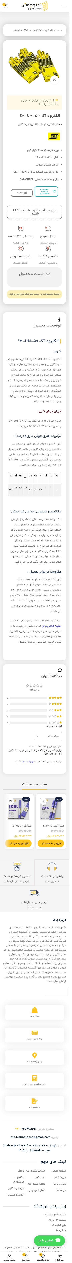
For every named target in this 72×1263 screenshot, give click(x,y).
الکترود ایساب (20, 30)
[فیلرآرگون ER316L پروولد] (18, 809)
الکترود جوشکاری (43, 30)
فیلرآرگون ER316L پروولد (22, 828)
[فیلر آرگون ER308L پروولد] (51, 809)
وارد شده (28, 762)
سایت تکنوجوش (51, 626)
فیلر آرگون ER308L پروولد (53, 828)
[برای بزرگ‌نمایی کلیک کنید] (54, 79)
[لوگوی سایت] (35, 6)
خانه (59, 30)
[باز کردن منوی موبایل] (64, 6)
